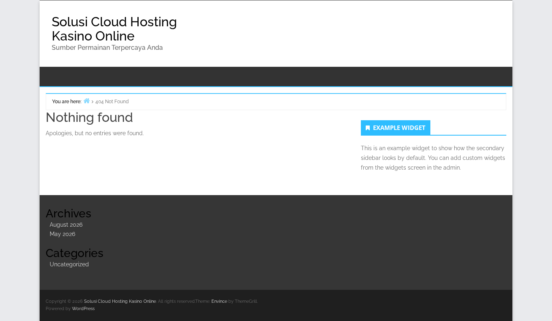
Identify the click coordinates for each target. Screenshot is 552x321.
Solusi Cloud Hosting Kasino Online (114, 28)
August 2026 (66, 224)
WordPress (83, 308)
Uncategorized (69, 264)
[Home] (86, 100)
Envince (219, 301)
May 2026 (62, 234)
